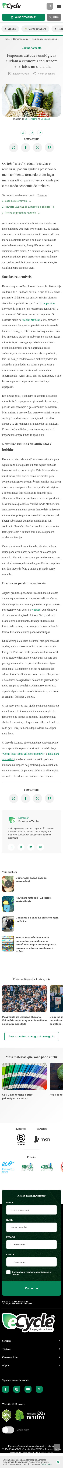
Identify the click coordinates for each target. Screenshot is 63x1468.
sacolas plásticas (31, 320)
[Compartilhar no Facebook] (25, 147)
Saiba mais (46, 1464)
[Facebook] (11, 847)
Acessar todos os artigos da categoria (31, 1036)
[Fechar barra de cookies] (58, 1462)
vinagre (36, 609)
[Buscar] (50, 6)
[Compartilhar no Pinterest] (49, 147)
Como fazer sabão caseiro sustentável (23, 753)
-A (40, 133)
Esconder (42, 195)
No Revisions (30, 119)
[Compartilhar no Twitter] (37, 147)
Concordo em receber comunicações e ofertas (31, 1273)
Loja (55, 17)
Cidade (10, 1254)
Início (7, 39)
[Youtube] (27, 1389)
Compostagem (37, 28)
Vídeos (12, 28)
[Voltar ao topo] (57, 1447)
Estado (10, 1237)
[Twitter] (21, 847)
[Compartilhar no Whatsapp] (13, 147)
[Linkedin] (30, 847)
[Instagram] (40, 847)
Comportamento (21, 39)
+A (31, 133)
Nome (9, 1220)
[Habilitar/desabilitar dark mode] (23, 133)
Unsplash (45, 119)
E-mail (9, 1202)
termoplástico (47, 303)
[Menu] (59, 6)
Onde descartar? (25, 17)
